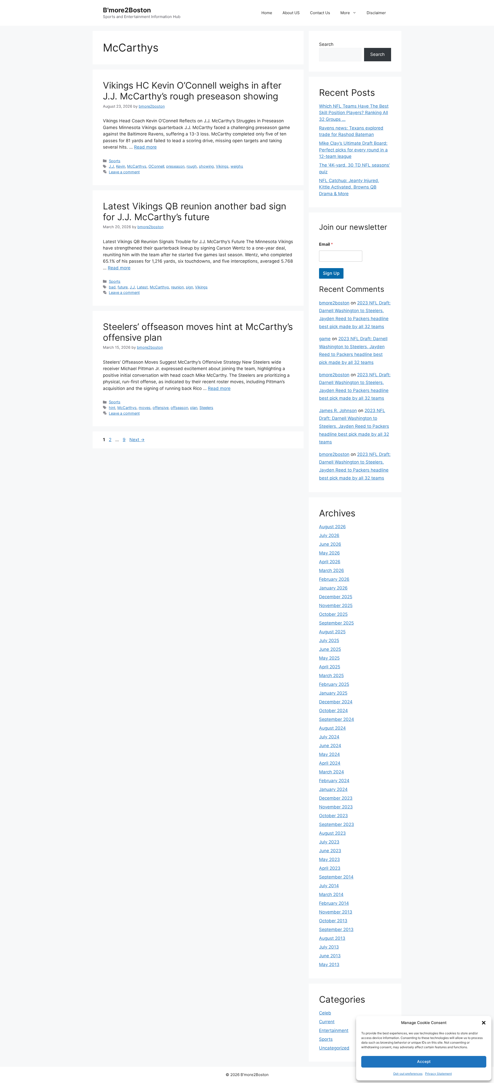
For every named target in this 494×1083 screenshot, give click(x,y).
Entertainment (333, 1030)
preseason (175, 166)
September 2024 (336, 719)
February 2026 (334, 579)
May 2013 (329, 964)
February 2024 (334, 780)
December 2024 (335, 701)
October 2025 (333, 614)
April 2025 (329, 666)
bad (112, 287)
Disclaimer (376, 12)
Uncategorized (334, 1048)
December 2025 (335, 596)
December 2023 (335, 798)
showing (206, 166)
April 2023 (329, 868)
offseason (179, 407)
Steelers (206, 407)
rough (192, 166)
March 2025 (331, 675)
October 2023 (333, 815)
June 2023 (330, 850)
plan (193, 407)
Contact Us (320, 12)
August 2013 (332, 938)
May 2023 (329, 859)
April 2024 (329, 763)
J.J (111, 166)
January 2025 (333, 693)
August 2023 (332, 833)
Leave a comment (124, 172)
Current (326, 1021)
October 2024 (333, 710)
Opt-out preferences (407, 1074)
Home (266, 12)
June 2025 (330, 649)
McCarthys (136, 166)
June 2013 (330, 955)
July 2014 (329, 885)
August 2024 (332, 728)
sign (189, 287)
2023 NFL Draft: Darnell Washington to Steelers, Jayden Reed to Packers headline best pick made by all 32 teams (354, 426)
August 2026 (332, 526)
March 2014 (331, 894)
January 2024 (333, 789)
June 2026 (330, 544)
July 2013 (329, 947)
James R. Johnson (338, 410)
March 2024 (331, 771)
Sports (114, 161)
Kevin (120, 166)
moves (145, 407)
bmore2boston (334, 302)
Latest (142, 287)
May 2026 (329, 553)
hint (112, 407)
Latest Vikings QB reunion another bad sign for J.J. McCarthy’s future (194, 211)
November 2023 (336, 806)
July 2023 (329, 842)
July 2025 (329, 640)
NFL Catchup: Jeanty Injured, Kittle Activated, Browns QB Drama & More (349, 187)
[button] (483, 1022)
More (345, 12)
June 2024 (330, 745)
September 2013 (336, 929)
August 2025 (332, 631)
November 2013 (335, 912)
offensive (161, 407)
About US (291, 12)
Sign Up (331, 273)
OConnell (156, 166)
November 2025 (335, 605)
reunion (177, 287)
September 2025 (336, 623)
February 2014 (334, 903)
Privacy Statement (438, 1074)
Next (137, 439)
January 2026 (333, 588)
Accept (424, 1061)
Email (326, 244)
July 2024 (329, 736)
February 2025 (334, 684)
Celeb (325, 1013)
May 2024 (329, 754)
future (123, 287)
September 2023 (336, 824)
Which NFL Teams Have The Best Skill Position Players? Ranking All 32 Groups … (354, 113)
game (325, 338)
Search (326, 44)
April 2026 (329, 561)
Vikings (222, 166)
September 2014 (336, 877)
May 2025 (329, 658)
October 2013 (333, 920)
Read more (145, 147)
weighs (237, 166)
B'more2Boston (127, 10)
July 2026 (329, 535)
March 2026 (331, 570)
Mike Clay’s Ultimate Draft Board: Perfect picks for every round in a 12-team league (353, 150)
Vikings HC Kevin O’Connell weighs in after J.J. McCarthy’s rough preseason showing (192, 90)
